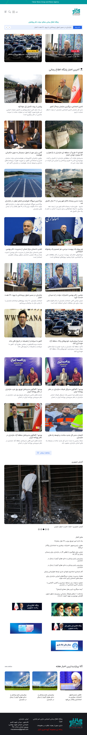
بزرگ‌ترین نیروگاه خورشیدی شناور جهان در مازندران (23, 200)
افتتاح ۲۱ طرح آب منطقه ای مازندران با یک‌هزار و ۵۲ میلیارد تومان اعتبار (65, 153)
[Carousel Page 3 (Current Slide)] (43, 529)
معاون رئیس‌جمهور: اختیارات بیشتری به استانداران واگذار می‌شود (64, 546)
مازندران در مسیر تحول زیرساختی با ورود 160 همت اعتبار (52, 27)
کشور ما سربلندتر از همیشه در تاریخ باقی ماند (25, 341)
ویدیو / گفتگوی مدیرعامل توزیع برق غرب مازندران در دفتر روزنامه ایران (23, 390)
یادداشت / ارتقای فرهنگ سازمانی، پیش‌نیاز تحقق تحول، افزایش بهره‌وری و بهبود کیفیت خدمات (64, 595)
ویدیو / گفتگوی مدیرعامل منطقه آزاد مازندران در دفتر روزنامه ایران (24, 436)
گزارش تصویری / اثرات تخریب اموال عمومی (68, 526)
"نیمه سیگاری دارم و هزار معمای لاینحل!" (69, 589)
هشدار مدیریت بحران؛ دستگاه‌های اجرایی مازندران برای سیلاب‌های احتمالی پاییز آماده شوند (64, 577)
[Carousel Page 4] (41, 529)
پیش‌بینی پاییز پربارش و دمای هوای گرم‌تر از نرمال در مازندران (65, 559)
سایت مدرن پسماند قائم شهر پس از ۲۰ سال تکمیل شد (64, 202)
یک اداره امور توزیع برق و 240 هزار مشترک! (68, 541)
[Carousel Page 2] (46, 529)
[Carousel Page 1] (48, 529)
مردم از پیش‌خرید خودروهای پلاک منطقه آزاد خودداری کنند (23, 55)
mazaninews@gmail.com (19, 729)
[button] (9, 12)
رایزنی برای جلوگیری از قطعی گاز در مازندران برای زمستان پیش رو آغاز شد (64, 553)
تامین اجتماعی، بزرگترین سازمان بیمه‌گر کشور (66, 106)
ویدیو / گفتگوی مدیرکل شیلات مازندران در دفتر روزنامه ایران (65, 390)
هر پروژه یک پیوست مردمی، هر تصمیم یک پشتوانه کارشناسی (64, 250)
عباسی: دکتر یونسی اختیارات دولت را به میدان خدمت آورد (65, 296)
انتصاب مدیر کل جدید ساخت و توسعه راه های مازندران (65, 436)
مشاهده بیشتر (45, 453)
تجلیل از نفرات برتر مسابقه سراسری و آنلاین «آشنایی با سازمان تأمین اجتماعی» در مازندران (65, 584)
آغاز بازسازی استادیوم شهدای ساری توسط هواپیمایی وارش (63, 571)
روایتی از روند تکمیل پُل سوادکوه (30, 106)
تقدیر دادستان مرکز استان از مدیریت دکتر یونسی (24, 249)
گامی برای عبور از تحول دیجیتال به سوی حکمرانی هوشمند (24, 153)
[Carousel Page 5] (39, 529)
